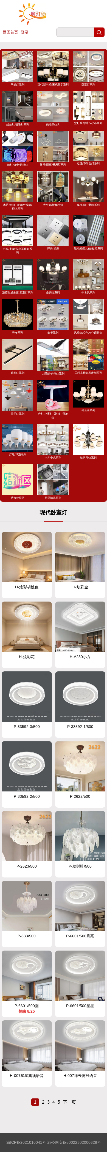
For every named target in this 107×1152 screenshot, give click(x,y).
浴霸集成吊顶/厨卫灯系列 (17, 292)
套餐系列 (52, 332)
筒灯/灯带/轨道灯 (17, 164)
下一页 (69, 1102)
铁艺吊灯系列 (88, 457)
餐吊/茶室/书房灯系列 (53, 164)
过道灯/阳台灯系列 (88, 163)
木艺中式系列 (53, 457)
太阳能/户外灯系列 (53, 373)
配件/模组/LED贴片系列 (88, 248)
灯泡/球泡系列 (17, 454)
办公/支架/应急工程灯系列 (17, 250)
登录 (25, 32)
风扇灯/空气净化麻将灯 (88, 332)
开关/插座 (53, 248)
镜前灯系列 (17, 372)
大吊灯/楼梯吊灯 (53, 204)
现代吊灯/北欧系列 (88, 204)
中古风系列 (88, 292)
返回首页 (10, 32)
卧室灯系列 (88, 84)
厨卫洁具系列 (53, 497)
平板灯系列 (17, 84)
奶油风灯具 (53, 124)
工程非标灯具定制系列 (88, 372)
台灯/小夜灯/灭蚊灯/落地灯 (53, 415)
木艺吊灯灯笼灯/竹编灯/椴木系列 (17, 206)
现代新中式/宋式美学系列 (53, 84)
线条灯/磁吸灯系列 (17, 124)
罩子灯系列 (17, 413)
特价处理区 (17, 497)
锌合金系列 (88, 410)
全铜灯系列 (53, 292)
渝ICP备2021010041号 (26, 1142)
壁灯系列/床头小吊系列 (88, 122)
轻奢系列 (17, 332)
